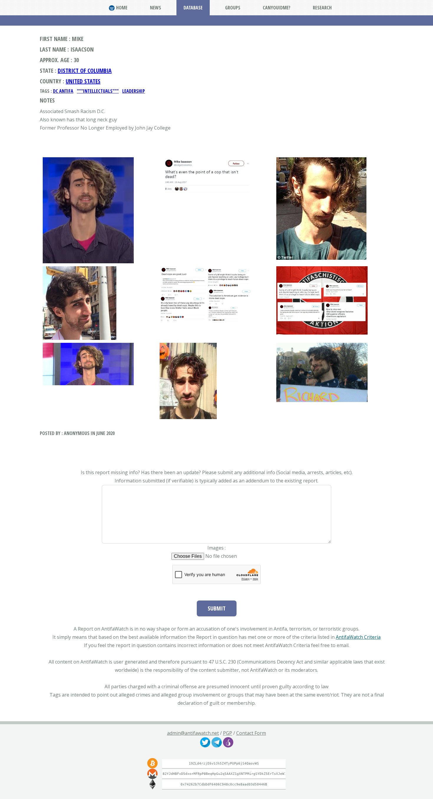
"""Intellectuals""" (98, 91)
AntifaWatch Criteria (358, 637)
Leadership (133, 91)
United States (83, 81)
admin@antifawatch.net (193, 733)
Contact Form (251, 733)
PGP (227, 733)
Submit (217, 608)
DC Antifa (63, 91)
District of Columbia (85, 71)
